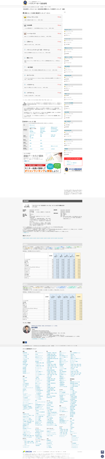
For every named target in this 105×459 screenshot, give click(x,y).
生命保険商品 (72, 399)
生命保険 (24, 367)
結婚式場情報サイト (63, 421)
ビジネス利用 (38, 444)
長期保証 (41, 132)
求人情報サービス (62, 374)
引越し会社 (37, 378)
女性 (41, 140)
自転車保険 (25, 361)
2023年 (31, 238)
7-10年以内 (53, 148)
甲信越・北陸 (53, 365)
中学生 (52, 393)
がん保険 (24, 370)
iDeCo (71, 425)
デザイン (66, 84)
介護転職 (61, 365)
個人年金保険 (72, 413)
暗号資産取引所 (26, 405)
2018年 (48, 238)
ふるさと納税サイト (39, 371)
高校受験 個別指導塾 (51, 370)
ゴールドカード (27, 400)
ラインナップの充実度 (69, 102)
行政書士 (49, 413)
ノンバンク (29, 394)
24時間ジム (49, 431)
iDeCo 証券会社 (26, 384)
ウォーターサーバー (39, 352)
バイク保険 (25, 357)
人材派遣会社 (62, 385)
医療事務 (51, 409)
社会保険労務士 (54, 412)
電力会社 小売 (38, 423)
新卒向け (62, 402)
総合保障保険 (72, 412)
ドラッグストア (50, 441)
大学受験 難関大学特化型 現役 (52, 358)
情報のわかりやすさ (54, 127)
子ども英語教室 (50, 402)
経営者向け (62, 398)
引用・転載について (59, 451)
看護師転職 (61, 364)
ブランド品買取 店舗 (39, 416)
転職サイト (61, 358)
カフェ (36, 403)
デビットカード (26, 402)
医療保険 (24, 368)
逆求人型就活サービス (63, 355)
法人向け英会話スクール (51, 423)
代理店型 (25, 355)
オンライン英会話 (50, 406)
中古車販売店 (37, 388)
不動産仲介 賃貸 (26, 424)
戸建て (30, 415)
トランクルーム (38, 373)
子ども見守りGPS (38, 425)
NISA (24, 379)
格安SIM (72, 354)
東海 (30, 136)
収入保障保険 (73, 402)
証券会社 (25, 380)
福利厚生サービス (38, 422)
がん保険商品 (72, 403)
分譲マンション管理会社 (27, 419)
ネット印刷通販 (62, 392)
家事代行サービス (38, 357)
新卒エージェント (62, 381)
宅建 (48, 410)
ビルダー (25, 439)
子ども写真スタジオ (39, 406)
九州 (33, 421)
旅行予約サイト (38, 429)
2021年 (38, 238)
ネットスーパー (38, 367)
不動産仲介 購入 (26, 416)
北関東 (28, 441)
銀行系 (25, 394)
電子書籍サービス (38, 407)
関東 (67, 429)
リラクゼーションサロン (51, 432)
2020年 (41, 238)
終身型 (72, 396)
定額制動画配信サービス (40, 404)
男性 (30, 140)
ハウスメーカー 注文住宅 (27, 437)
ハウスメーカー (27, 445)
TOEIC (49, 412)
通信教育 (48, 391)
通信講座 (48, 407)
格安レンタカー (38, 383)
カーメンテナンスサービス (40, 401)
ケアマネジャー (55, 413)
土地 (33, 415)
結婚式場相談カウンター (64, 420)
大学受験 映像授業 (50, 361)
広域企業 (72, 368)
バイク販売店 (37, 394)
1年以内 (31, 148)
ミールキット (37, 364)
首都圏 (25, 421)
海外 (39, 441)
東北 (25, 441)
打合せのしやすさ (32, 127)
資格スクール (49, 416)
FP (48, 409)
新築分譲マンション (70, 164)
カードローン (25, 393)
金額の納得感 (42, 128)
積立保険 (71, 416)
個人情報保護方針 (46, 451)
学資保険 (24, 371)
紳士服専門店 (49, 443)
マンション (26, 415)
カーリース (37, 384)
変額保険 (71, 415)
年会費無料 (26, 397)
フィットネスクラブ (50, 429)
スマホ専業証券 (26, 383)
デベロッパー (26, 447)
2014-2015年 (60, 238)
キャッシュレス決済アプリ (28, 403)
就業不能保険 (72, 406)
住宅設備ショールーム (27, 428)
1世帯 (30, 143)
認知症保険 (72, 407)
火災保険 (24, 362)
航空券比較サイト (38, 432)
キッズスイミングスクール (51, 434)
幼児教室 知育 (49, 397)
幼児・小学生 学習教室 (51, 396)
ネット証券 (25, 377)
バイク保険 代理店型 (74, 386)
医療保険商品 (72, 394)
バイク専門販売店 (39, 396)
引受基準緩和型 (74, 397)
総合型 (37, 410)
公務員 (49, 415)
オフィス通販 (37, 419)
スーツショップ (50, 444)
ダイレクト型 (26, 354)
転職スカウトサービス (63, 361)
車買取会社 (37, 386)
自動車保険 (25, 352)
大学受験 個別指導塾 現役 (52, 355)
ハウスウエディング (63, 416)
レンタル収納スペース (40, 374)
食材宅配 (37, 361)
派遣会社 (61, 370)
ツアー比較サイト (38, 438)
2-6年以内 (42, 148)
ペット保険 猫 (72, 393)
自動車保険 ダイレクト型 (75, 381)
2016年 (55, 238)
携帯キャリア (73, 357)
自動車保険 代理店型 (74, 383)
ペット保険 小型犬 (73, 392)
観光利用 (37, 445)
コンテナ (37, 375)
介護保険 (71, 410)
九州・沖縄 (31, 137)
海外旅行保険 (25, 364)
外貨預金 (24, 389)
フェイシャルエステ (63, 408)
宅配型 (37, 377)
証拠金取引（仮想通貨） (28, 407)
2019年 (45, 238)
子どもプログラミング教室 (52, 425)
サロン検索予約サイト (63, 411)
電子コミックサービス (39, 409)
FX (23, 392)
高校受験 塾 (49, 362)
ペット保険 (25, 365)
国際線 (40, 436)
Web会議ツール (62, 395)
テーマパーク (62, 436)
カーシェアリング (38, 380)
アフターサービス (32, 132)
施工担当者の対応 (54, 131)
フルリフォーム (27, 431)
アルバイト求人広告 (63, 386)
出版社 (37, 413)
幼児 (48, 403)
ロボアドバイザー (26, 409)
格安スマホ (73, 355)
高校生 (49, 393)
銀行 (24, 381)
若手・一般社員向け (64, 401)
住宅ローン (69, 161)
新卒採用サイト (62, 378)
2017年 (52, 238)
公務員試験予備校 (50, 422)
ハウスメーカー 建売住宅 (71, 162)
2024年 (27, 238)
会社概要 (34, 451)
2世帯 (41, 143)
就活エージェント (62, 352)
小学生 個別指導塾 (50, 388)
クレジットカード (26, 396)
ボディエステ (62, 410)
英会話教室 (49, 405)
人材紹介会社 (62, 383)
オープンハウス (42, 127)
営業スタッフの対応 (68, 57)
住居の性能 (31, 131)
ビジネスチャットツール (64, 394)
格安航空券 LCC (38, 435)
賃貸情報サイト (26, 425)
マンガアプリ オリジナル (40, 414)
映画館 (60, 428)
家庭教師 (48, 394)
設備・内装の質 (42, 131)
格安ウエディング (62, 417)
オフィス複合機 (38, 420)
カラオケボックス (62, 435)
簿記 (51, 410)
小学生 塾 (48, 386)
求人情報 (64, 451)
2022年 (34, 238)
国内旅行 (37, 431)
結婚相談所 (61, 419)
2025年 (24, 238)
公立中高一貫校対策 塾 (51, 383)
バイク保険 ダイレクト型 (75, 384)
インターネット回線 (74, 370)
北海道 (49, 364)
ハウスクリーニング (39, 358)
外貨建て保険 (72, 409)
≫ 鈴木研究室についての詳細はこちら (39, 338)
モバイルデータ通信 (74, 361)
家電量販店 (49, 440)
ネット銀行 (25, 386)
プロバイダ (72, 362)
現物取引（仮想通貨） (28, 406)
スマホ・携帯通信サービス (75, 352)
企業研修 (61, 396)
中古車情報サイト (38, 387)
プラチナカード (75, 440)
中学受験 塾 (49, 377)
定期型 (75, 396)
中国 (80, 365)
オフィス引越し (38, 417)
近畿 (41, 136)
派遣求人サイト (62, 373)
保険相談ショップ (26, 373)
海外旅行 (42, 431)
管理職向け (62, 399)
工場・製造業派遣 (62, 371)
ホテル (36, 442)
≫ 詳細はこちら (26, 232)
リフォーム (25, 429)
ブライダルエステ (62, 407)
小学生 (55, 393)
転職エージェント (62, 362)
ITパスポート (53, 415)
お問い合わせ (52, 451)
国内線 (37, 436)
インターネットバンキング (28, 387)
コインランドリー (38, 360)
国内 (37, 441)
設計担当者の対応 (54, 128)
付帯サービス (67, 93)
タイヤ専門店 (49, 447)
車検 (36, 400)
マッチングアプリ (62, 423)
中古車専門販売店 (39, 390)
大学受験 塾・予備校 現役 (52, 352)
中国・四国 (53, 136)
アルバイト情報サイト (63, 357)
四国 (72, 367)
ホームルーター (73, 360)
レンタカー (37, 381)
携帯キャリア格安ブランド (76, 358)
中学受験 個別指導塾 (51, 380)
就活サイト (61, 354)
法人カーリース (62, 391)
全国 (66, 433)
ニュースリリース (40, 451)
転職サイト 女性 (62, 360)
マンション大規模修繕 (27, 422)
